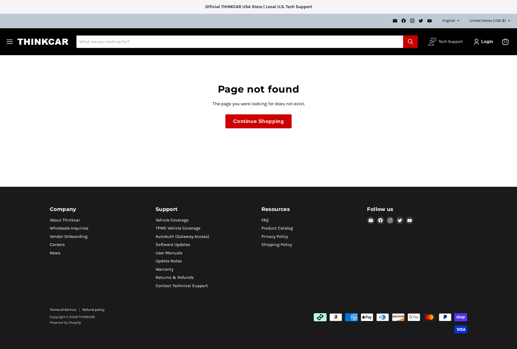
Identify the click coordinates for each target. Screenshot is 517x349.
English (448, 20)
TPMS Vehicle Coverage (178, 228)
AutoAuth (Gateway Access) (182, 236)
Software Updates (173, 244)
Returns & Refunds (175, 277)
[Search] (410, 42)
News (55, 252)
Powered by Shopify (65, 322)
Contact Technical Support (182, 285)
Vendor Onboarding (69, 236)
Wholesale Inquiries (69, 228)
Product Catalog (277, 228)
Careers (57, 244)
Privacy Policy (274, 236)
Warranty (164, 269)
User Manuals (169, 252)
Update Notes (169, 260)
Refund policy (93, 310)
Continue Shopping (258, 121)
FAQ (264, 220)
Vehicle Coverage (172, 220)
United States (488, 20)
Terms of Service (63, 310)
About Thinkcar (65, 220)
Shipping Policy (276, 244)
